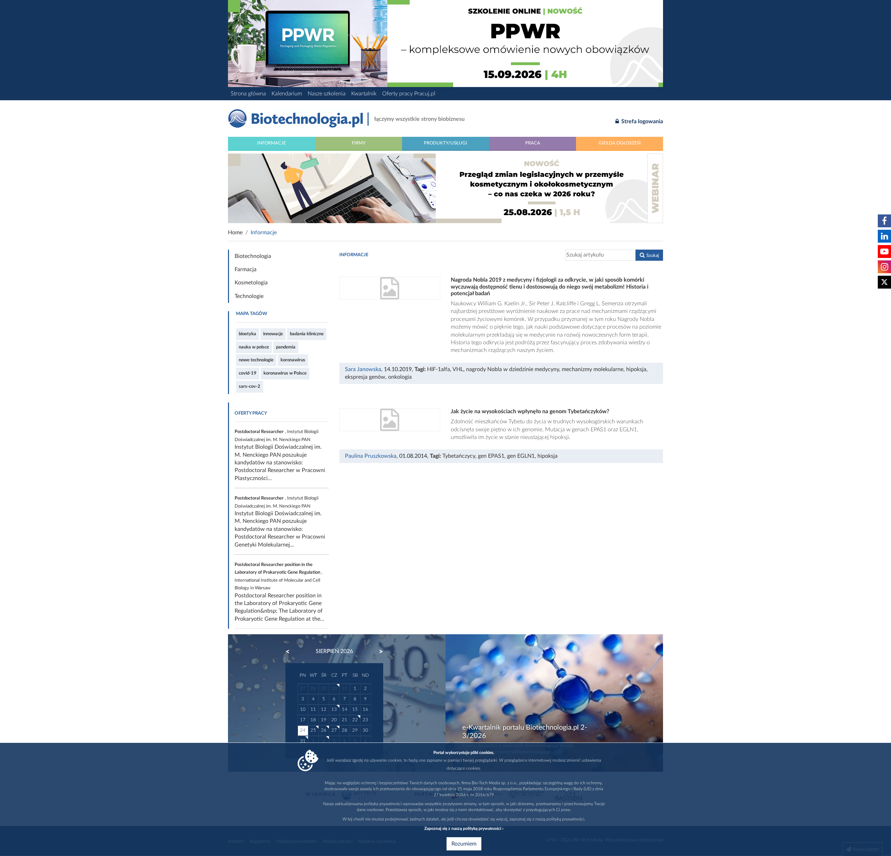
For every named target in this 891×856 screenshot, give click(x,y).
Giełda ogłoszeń (620, 143)
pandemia (285, 347)
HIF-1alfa (438, 369)
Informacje (271, 143)
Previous (291, 651)
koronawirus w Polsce (285, 373)
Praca (532, 143)
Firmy (358, 143)
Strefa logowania (641, 121)
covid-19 (248, 373)
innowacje (273, 334)
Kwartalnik (364, 93)
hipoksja (636, 369)
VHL (457, 369)
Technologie (249, 296)
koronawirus (293, 360)
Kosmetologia (251, 282)
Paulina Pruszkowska (370, 456)
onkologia (400, 377)
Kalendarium (286, 93)
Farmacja (246, 269)
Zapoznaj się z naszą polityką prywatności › (463, 828)
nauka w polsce (254, 347)
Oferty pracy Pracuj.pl (408, 93)
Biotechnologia (253, 256)
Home (235, 232)
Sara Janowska (363, 369)
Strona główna (248, 93)
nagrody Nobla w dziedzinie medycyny (512, 369)
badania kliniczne (307, 334)
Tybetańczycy (458, 456)
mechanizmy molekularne (592, 369)
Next (377, 651)
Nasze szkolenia (327, 93)
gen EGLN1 (521, 456)
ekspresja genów (365, 377)
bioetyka (247, 334)
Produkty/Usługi (445, 143)
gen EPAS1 (491, 456)
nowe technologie (256, 360)
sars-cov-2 (249, 386)
